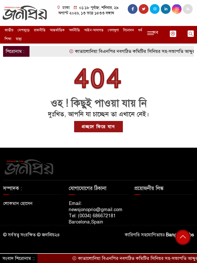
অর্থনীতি (74, 30)
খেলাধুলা (113, 30)
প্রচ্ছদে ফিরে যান (98, 126)
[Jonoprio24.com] (24, 12)
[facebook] (132, 9)
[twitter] (144, 9)
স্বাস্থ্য (19, 39)
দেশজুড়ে (23, 30)
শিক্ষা (8, 39)
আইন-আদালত (93, 30)
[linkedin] (166, 9)
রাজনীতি (39, 30)
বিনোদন (128, 30)
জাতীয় (9, 30)
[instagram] (155, 9)
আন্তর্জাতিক (57, 30)
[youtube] (177, 9)
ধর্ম (140, 30)
